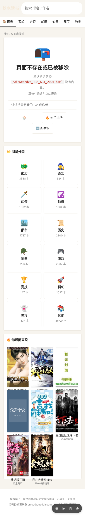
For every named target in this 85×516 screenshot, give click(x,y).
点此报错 (51, 93)
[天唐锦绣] (18, 430)
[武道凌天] (42, 385)
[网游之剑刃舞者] (67, 385)
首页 (6, 33)
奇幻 (33, 21)
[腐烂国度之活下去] (67, 430)
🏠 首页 (8, 21)
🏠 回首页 (29, 118)
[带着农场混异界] (18, 385)
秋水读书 (11, 8)
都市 (67, 21)
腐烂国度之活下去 (67, 435)
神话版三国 (18, 479)
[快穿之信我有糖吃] (42, 430)
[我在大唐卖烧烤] (42, 475)
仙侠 (55, 21)
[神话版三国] (18, 475)
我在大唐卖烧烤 (42, 479)
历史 (78, 21)
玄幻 (21, 21)
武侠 (44, 21)
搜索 (78, 8)
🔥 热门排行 (54, 118)
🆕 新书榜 (42, 128)
